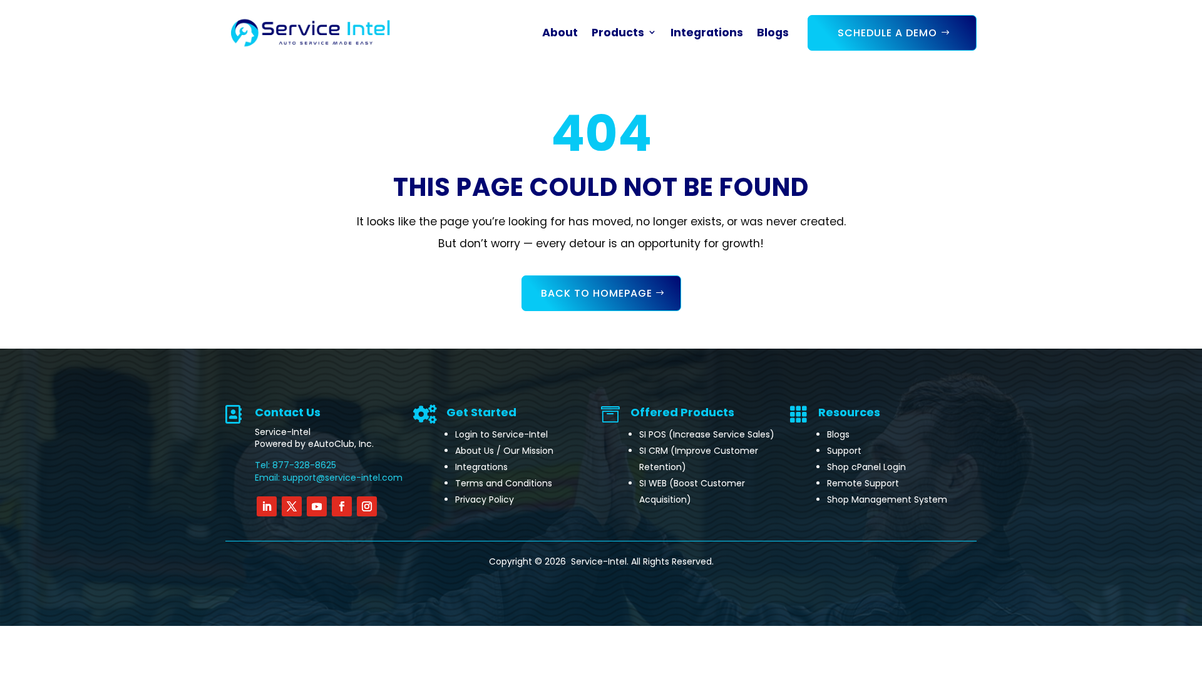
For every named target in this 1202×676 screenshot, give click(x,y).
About (560, 32)
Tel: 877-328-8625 (295, 465)
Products (618, 32)
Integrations (706, 32)
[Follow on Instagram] (367, 506)
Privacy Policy (484, 499)
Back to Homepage (596, 293)
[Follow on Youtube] (317, 506)
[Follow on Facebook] (342, 506)
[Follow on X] (292, 506)
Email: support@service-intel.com (329, 477)
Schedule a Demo (887, 33)
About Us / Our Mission (504, 450)
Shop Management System (887, 499)
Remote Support (863, 483)
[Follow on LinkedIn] (267, 506)
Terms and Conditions (503, 483)
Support (844, 450)
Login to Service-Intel (501, 434)
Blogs (773, 32)
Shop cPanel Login (866, 467)
